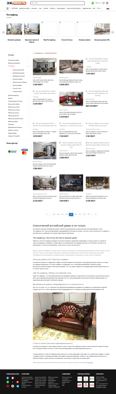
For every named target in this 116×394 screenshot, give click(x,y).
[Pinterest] (7, 386)
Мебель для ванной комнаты (15, 118)
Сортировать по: (39, 53)
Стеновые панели (17, 91)
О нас (40, 8)
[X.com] (17, 378)
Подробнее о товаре (45, 209)
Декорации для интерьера (15, 127)
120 (58, 214)
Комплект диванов (18, 79)
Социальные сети (66, 380)
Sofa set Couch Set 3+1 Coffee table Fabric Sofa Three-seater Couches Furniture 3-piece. (70, 198)
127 (89, 214)
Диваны (10, 98)
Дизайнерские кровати (19, 76)
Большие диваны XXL (18, 70)
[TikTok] (12, 382)
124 (75, 214)
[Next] (112, 32)
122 (67, 214)
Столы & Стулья (17, 88)
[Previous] (3, 32)
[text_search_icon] (99, 3)
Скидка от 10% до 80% (14, 136)
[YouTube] (17, 382)
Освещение (11, 124)
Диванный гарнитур (13, 95)
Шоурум (46, 8)
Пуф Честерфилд (17, 85)
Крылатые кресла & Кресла (20, 82)
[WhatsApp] (93, 3)
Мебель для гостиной (13, 107)
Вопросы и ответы (24, 8)
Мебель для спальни (13, 113)
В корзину (45, 88)
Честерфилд (11, 66)
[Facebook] (7, 378)
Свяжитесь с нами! (101, 387)
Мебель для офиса (13, 121)
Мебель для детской (13, 116)
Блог (94, 8)
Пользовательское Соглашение (67, 378)
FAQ (63, 385)
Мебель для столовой (14, 110)
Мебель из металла (13, 130)
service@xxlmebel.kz (101, 385)
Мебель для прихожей (14, 63)
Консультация (61, 8)
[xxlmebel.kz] (16, 3)
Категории (14, 8)
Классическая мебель (13, 104)
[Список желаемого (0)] (103, 3)
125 (80, 214)
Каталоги (52, 8)
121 (62, 214)
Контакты (34, 8)
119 (54, 214)
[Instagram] (12, 378)
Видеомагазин (87, 8)
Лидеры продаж (12, 133)
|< (47, 214)
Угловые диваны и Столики (15, 101)
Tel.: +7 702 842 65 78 (102, 384)
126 (84, 214)
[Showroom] (12, 386)
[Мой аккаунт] (107, 3)
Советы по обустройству (74, 8)
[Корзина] (101, 8)
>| (95, 214)
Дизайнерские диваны (18, 73)
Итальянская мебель (13, 60)
